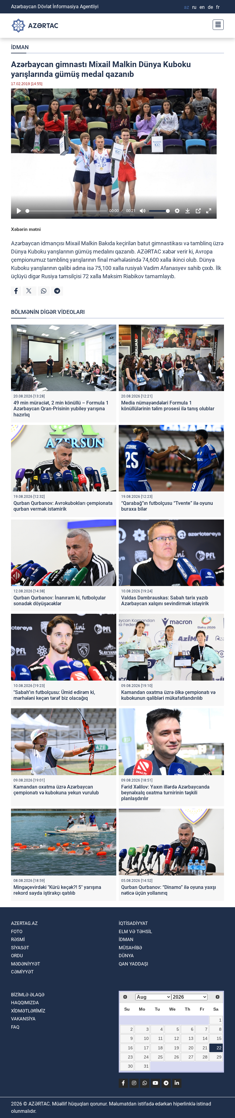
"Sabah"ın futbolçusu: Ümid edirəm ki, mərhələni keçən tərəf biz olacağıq (54, 695)
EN (202, 7)
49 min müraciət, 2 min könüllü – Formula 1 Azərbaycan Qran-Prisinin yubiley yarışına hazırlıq (61, 408)
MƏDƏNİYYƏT (25, 964)
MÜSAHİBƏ (130, 948)
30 (130, 1066)
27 (190, 1057)
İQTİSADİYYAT (133, 923)
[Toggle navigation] (216, 23)
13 (190, 1038)
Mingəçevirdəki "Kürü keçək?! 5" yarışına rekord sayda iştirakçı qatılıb (57, 890)
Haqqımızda (25, 1002)
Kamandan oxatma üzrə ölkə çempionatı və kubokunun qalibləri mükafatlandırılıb (168, 695)
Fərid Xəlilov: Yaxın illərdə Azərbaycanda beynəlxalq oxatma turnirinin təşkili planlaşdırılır (165, 792)
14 (205, 1038)
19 (176, 1047)
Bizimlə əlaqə (27, 995)
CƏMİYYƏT (22, 972)
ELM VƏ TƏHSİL (135, 931)
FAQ (15, 1027)
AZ (186, 7)
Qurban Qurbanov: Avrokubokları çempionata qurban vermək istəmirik (63, 506)
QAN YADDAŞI (133, 964)
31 (146, 1066)
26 (176, 1057)
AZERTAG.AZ (24, 923)
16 (130, 1047)
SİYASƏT (20, 948)
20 (190, 1047)
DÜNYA (126, 955)
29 (219, 1057)
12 (176, 1038)
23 (130, 1057)
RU (194, 7)
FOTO (16, 931)
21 (205, 1047)
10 (146, 1038)
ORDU (17, 955)
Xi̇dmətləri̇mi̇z (28, 1011)
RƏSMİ (18, 939)
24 (146, 1057)
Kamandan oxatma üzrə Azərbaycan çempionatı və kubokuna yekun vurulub (56, 790)
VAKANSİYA (23, 1019)
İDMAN (20, 47)
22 (219, 1047)
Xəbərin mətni (26, 229)
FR (217, 7)
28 (205, 1057)
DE (210, 7)
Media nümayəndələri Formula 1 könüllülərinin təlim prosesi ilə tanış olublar (167, 406)
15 (219, 1038)
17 (146, 1047)
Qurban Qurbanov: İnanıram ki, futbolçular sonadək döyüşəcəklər (59, 600)
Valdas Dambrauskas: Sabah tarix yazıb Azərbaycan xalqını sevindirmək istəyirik (165, 600)
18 (160, 1047)
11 (160, 1038)
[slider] (66, 211)
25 (160, 1057)
